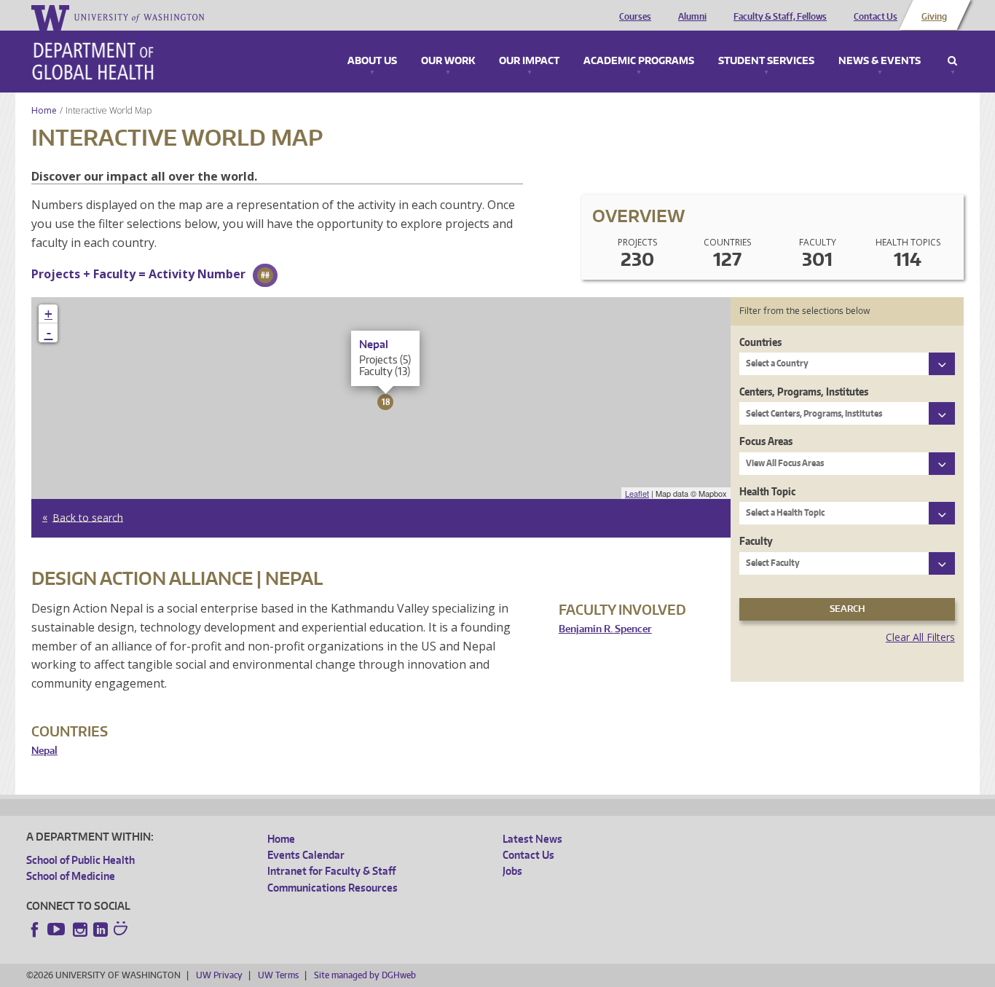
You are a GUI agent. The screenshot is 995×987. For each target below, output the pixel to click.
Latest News (532, 839)
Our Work (448, 61)
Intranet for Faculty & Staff (331, 871)
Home (44, 110)
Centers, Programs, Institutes (803, 391)
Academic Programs (638, 61)
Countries (760, 342)
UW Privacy (219, 975)
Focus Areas (766, 441)
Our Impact (529, 61)
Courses (635, 16)
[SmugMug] (122, 930)
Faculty (756, 541)
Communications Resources (332, 887)
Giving (934, 16)
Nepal (44, 750)
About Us (372, 61)
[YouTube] (57, 929)
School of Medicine (70, 876)
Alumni (692, 16)
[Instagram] (80, 929)
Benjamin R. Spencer (605, 629)
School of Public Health (80, 860)
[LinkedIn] (100, 929)
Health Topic (767, 491)
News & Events (879, 61)
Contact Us (875, 16)
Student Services (766, 61)
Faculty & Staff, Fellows (780, 16)
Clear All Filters (920, 637)
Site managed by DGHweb (365, 975)
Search (952, 61)
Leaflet (637, 493)
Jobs (512, 871)
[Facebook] (35, 929)
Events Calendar (306, 855)
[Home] (92, 61)
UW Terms (278, 975)
